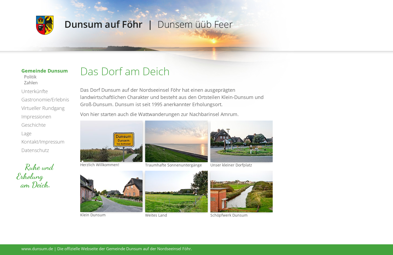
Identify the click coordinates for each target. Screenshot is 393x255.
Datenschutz (35, 150)
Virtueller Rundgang (42, 108)
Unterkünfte (34, 91)
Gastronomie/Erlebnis (45, 99)
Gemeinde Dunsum (44, 70)
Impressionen (36, 116)
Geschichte (33, 125)
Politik (30, 77)
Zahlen (31, 83)
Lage (26, 133)
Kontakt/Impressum (42, 141)
